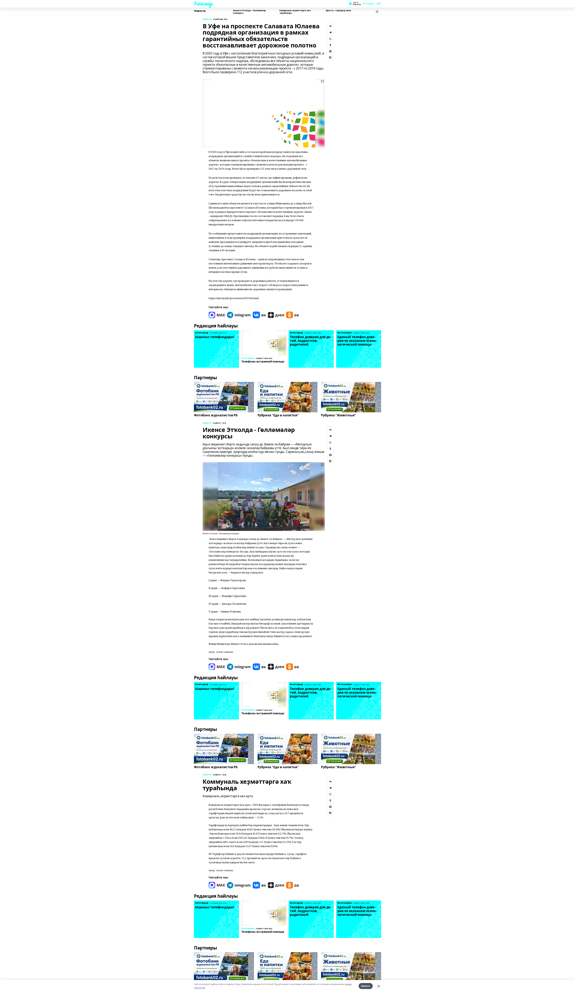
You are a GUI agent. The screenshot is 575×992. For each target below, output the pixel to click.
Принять (365, 986)
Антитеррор (368, 3)
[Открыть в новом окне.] (217, 315)
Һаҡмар (203, 3)
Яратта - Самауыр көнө (338, 10)
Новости (200, 11)
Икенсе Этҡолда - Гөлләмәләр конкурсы (249, 11)
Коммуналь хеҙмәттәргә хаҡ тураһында (295, 11)
